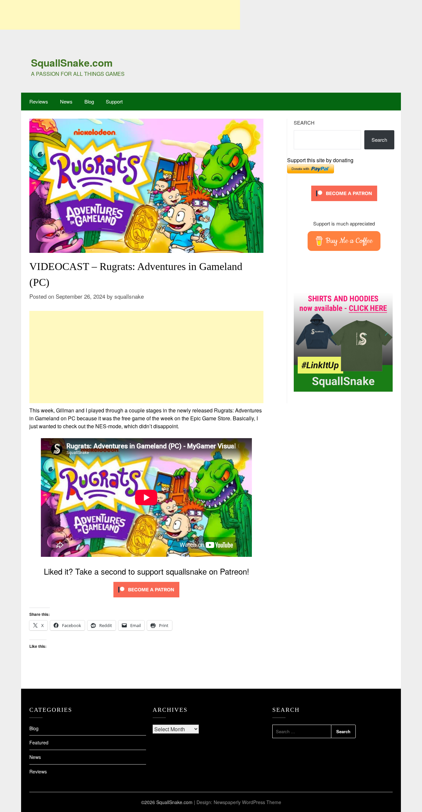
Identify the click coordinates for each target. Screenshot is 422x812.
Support (114, 101)
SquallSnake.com (72, 62)
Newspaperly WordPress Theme (247, 802)
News (66, 101)
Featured (38, 742)
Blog (89, 101)
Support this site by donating (320, 160)
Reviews (38, 101)
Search (304, 122)
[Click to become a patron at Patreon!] (146, 598)
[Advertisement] (120, 15)
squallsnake (129, 296)
